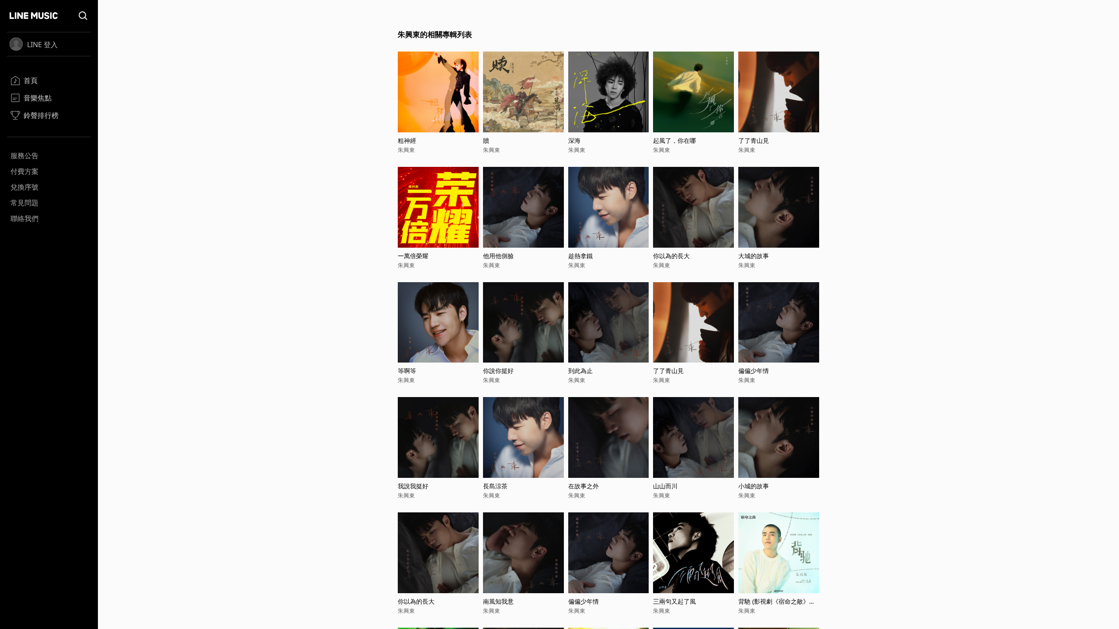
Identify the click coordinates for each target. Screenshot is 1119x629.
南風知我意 (498, 601)
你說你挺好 (498, 370)
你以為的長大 (671, 255)
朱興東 (406, 150)
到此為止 (580, 370)
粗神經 (407, 140)
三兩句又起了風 (674, 601)
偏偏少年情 (753, 370)
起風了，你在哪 (674, 140)
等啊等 (407, 370)
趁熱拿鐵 (580, 255)
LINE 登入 (42, 44)
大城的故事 (753, 255)
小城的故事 (753, 486)
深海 (574, 140)
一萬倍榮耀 (413, 255)
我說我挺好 (413, 486)
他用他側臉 (498, 255)
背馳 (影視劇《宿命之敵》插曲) (776, 601)
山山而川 (665, 486)
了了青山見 (753, 140)
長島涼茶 (495, 486)
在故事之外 (583, 486)
